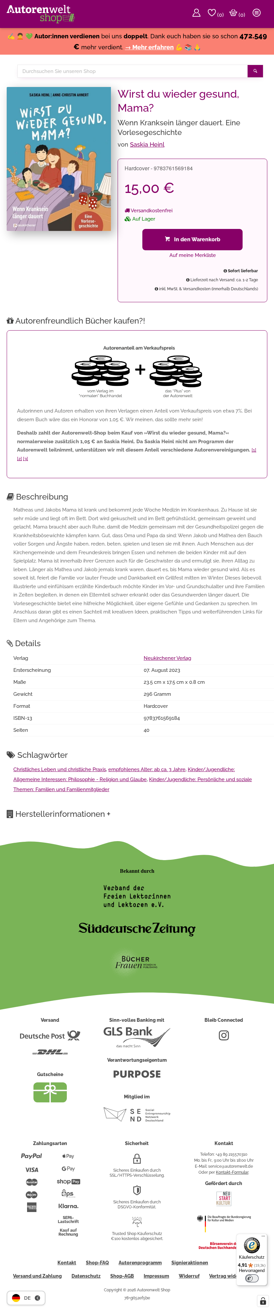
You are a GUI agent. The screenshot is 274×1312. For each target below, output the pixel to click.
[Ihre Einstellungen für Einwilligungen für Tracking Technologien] (263, 1301)
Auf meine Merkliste (192, 255)
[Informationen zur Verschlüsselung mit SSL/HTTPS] (137, 1161)
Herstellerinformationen (63, 813)
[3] (25, 458)
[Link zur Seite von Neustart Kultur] (224, 1205)
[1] (254, 450)
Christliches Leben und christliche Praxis (59, 769)
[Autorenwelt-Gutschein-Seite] (50, 1101)
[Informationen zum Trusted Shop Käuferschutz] (137, 1225)
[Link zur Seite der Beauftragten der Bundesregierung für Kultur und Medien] (223, 1237)
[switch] (252, 1278)
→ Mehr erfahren (149, 47)
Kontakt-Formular (232, 1172)
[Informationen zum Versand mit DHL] (50, 1055)
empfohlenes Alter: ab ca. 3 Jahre (146, 769)
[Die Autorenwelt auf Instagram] (224, 1038)
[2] (19, 458)
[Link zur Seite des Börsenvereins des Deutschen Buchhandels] (224, 1248)
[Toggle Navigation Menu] (256, 14)
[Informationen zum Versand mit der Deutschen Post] (50, 1038)
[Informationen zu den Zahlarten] (31, 1159)
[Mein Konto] (196, 14)
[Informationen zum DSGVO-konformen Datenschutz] (137, 1193)
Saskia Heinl (147, 144)
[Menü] (263, 1238)
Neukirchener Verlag (167, 658)
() (220, 15)
